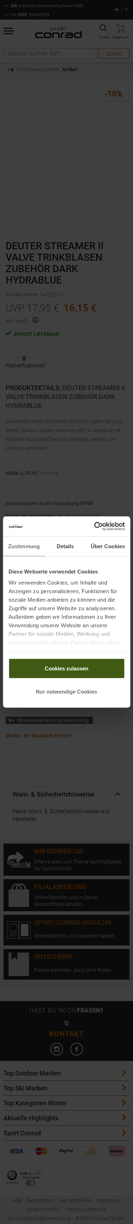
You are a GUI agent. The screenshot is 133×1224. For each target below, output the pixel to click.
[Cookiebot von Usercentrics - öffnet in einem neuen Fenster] (95, 526)
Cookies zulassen (66, 668)
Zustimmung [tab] (24, 546)
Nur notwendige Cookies (66, 692)
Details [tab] (65, 546)
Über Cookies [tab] (108, 546)
